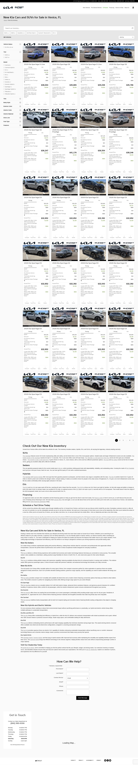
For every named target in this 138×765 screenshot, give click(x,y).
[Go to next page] (133, 464)
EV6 (77, 513)
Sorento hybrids (37, 500)
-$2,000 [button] (46, 87)
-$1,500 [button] (46, 228)
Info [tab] (42, 67)
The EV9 (79, 511)
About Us (126, 7)
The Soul (106, 483)
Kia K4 (25, 577)
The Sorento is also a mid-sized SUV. (38, 483)
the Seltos (114, 483)
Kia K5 (25, 584)
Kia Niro (25, 639)
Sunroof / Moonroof (44, 33)
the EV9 (33, 511)
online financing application (38, 525)
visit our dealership (91, 673)
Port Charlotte (130, 492)
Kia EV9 (25, 654)
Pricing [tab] (30, 67)
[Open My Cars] (133, 7)
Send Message (82, 721)
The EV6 (25, 511)
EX (54, 33)
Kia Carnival (26, 623)
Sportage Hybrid (28, 661)
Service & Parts (119, 7)
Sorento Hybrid (37, 661)
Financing (111, 7)
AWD (13, 33)
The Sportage (27, 479)
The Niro (111, 500)
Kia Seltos (26, 601)
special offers (58, 523)
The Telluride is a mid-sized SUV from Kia (97, 481)
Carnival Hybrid (34, 663)
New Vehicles (86, 7)
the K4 (60, 492)
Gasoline (21, 33)
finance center (99, 521)
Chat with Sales (36, 103)
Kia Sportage (27, 609)
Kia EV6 (25, 646)
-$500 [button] (46, 93)
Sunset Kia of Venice (28, 671)
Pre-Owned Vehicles (96, 7)
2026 (6, 33)
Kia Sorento (26, 616)
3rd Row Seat (31, 33)
